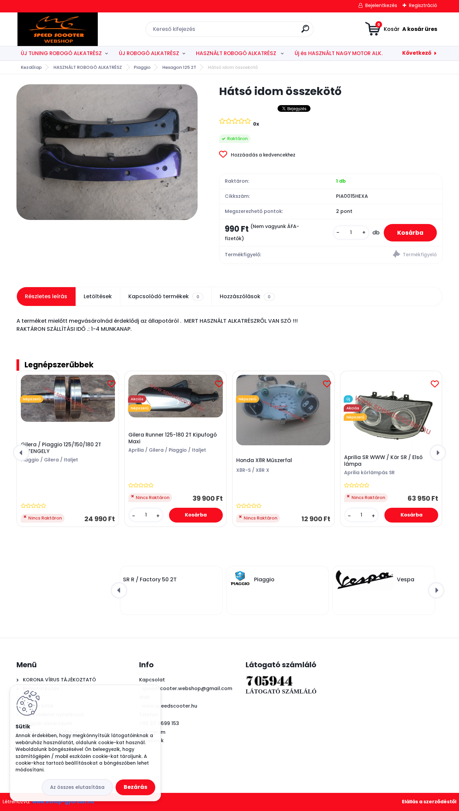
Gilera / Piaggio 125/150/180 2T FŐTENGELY (61, 448)
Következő (416, 52)
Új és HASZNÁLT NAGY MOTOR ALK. (338, 53)
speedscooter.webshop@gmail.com (187, 688)
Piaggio (142, 67)
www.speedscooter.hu (169, 706)
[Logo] (57, 29)
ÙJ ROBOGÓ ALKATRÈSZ (149, 53)
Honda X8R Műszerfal (264, 460)
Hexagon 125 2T (179, 67)
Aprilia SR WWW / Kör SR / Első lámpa (383, 460)
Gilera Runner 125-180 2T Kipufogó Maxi (172, 438)
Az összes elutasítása (77, 787)
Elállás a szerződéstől (429, 801)
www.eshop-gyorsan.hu (63, 801)
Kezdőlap (31, 67)
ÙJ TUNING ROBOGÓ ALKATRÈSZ (61, 53)
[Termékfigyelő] (386, 255)
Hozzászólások (245, 296)
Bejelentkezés (381, 5)
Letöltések (98, 296)
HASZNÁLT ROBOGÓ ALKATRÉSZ (237, 53)
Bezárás (135, 787)
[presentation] (21, 452)
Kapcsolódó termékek (163, 296)
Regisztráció (423, 5)
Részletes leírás (46, 296)
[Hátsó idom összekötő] (106, 152)
